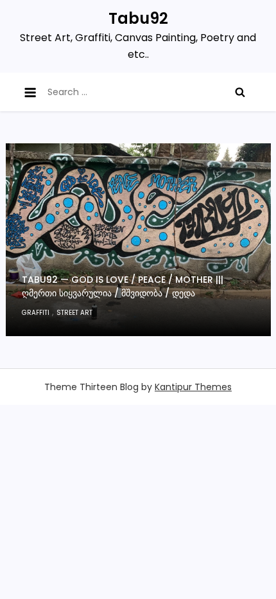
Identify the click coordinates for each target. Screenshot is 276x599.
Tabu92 (138, 18)
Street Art (74, 312)
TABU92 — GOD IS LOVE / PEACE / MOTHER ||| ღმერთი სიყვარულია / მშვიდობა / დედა (122, 286)
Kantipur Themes (193, 386)
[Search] (240, 92)
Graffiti (35, 312)
